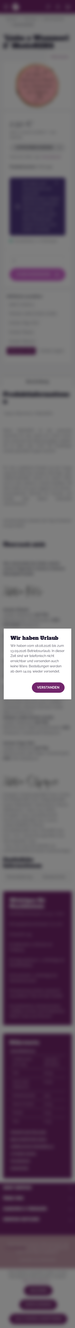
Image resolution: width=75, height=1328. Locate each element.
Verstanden (48, 687)
